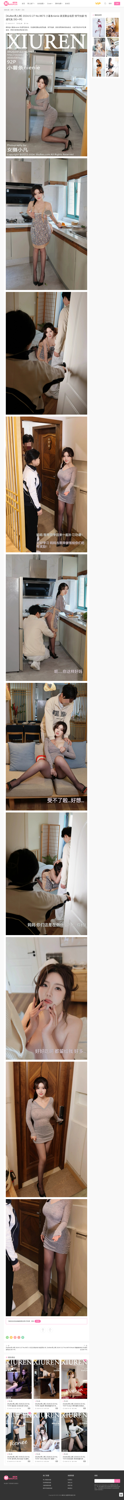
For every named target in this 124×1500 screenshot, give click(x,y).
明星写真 (70, 1485)
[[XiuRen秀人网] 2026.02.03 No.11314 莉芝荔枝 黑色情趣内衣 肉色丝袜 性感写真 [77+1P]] (74, 1432)
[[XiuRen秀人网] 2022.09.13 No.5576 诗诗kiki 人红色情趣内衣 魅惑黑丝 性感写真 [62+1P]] (99, 67)
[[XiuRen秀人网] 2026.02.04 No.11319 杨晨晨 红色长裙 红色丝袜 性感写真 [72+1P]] (19, 1379)
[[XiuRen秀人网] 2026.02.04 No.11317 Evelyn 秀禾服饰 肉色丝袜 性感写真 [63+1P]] (74, 1379)
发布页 (67, 3)
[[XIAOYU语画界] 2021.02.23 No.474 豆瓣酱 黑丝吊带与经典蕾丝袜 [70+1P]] (99, 47)
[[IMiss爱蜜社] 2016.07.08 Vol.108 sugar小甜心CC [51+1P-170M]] (112, 47)
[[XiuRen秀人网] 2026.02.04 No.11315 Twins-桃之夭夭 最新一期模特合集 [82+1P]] (46, 1432)
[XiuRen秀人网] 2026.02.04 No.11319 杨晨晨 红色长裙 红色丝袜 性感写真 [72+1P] (18, 1405)
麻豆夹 (64, 1495)
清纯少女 (70, 1482)
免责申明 (68, 1495)
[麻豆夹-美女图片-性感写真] (11, 3)
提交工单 (73, 1495)
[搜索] (105, 3)
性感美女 (70, 1479)
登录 (37, 1321)
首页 (23, 3)
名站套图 (40, 3)
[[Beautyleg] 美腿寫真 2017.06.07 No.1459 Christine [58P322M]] (99, 27)
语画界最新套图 (47, 1482)
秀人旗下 (30, 3)
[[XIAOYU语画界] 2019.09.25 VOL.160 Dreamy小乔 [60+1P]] (112, 27)
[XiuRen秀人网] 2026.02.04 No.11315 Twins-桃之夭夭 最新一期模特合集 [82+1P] (46, 1458)
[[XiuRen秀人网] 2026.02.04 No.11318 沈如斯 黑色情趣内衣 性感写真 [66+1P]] (46, 1379)
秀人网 (20, 23)
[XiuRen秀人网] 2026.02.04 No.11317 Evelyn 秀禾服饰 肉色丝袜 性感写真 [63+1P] (74, 1405)
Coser (49, 3)
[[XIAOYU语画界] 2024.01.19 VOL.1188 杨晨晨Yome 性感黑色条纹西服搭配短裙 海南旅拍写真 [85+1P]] (112, 67)
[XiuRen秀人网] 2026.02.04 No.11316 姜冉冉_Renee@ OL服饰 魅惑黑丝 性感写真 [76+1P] (18, 1458)
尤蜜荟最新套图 (47, 1485)
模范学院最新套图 (47, 1488)
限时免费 (58, 3)
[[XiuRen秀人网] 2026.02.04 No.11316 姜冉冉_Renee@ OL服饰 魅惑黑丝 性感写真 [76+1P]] (19, 1432)
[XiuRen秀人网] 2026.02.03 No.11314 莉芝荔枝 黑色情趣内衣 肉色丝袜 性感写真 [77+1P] (74, 1458)
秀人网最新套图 (47, 1479)
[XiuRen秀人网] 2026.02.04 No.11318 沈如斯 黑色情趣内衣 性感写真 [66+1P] (46, 1405)
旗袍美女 (70, 1488)
